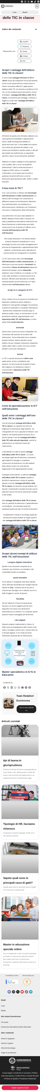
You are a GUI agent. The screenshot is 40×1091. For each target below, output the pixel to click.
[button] (37, 6)
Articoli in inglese (7, 1043)
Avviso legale (7, 1073)
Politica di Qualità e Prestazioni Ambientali (20, 1079)
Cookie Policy (20, 1076)
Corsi (14, 12)
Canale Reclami (33, 1076)
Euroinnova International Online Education (16, 1027)
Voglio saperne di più (20, 1088)
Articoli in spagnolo (8, 1038)
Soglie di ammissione (8, 1053)
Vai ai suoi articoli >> (26, 709)
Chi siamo (4, 1022)
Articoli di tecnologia (8, 1048)
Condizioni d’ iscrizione (22, 1073)
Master (25, 12)
